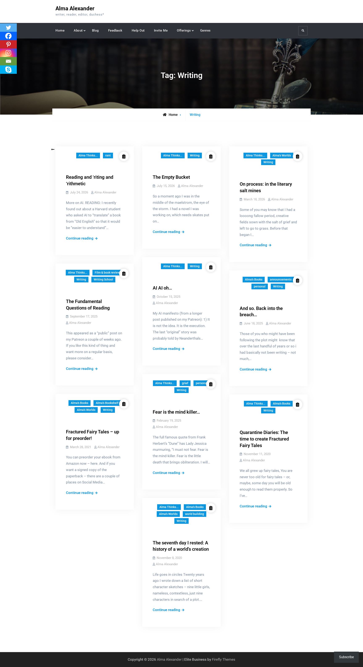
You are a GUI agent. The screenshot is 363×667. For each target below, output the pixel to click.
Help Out (138, 30)
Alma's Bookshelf (107, 403)
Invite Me (161, 30)
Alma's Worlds (281, 155)
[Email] (8, 61)
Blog (95, 30)
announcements (281, 279)
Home (59, 30)
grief (185, 383)
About (78, 30)
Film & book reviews (108, 272)
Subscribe (346, 657)
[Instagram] (8, 53)
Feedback (115, 30)
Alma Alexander (75, 8)
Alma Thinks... (88, 155)
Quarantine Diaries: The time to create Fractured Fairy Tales (264, 439)
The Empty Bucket (171, 177)
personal (260, 286)
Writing (195, 155)
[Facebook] (8, 36)
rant (108, 155)
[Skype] (8, 69)
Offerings (184, 30)
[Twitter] (8, 27)
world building (194, 514)
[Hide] (1, 77)
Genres (205, 30)
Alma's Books (253, 279)
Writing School (103, 279)
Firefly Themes (223, 659)
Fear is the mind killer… (176, 412)
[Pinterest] (8, 44)
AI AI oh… (162, 288)
